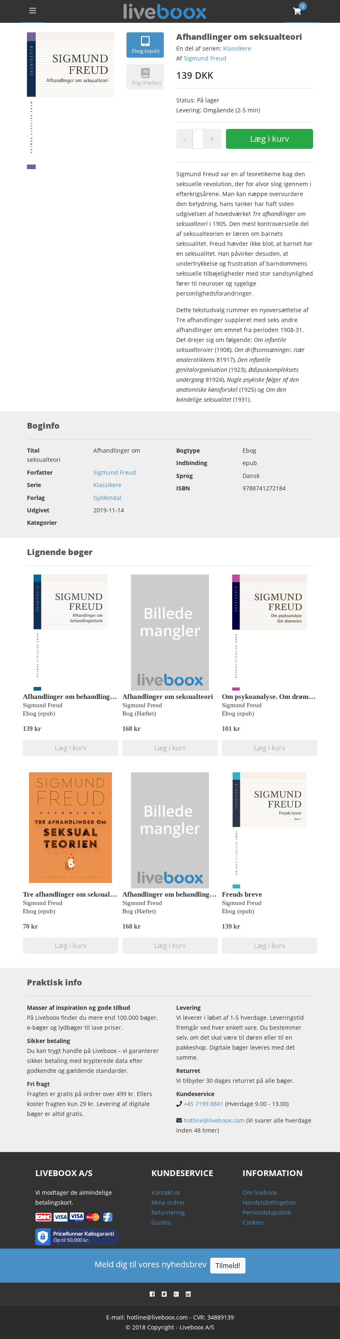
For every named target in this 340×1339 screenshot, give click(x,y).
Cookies (253, 1222)
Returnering (168, 1212)
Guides (161, 1222)
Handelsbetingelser (270, 1202)
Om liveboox (260, 1192)
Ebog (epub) (146, 50)
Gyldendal (107, 498)
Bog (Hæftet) (146, 82)
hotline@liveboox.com (214, 1120)
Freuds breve (242, 894)
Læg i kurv (269, 138)
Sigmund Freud (205, 58)
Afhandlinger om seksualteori (167, 697)
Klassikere (237, 48)
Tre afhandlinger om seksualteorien (77, 894)
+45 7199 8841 (203, 1104)
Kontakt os (165, 1192)
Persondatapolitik (267, 1212)
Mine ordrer (168, 1202)
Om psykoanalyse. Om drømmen (271, 697)
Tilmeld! (228, 1265)
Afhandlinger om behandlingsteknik (77, 697)
